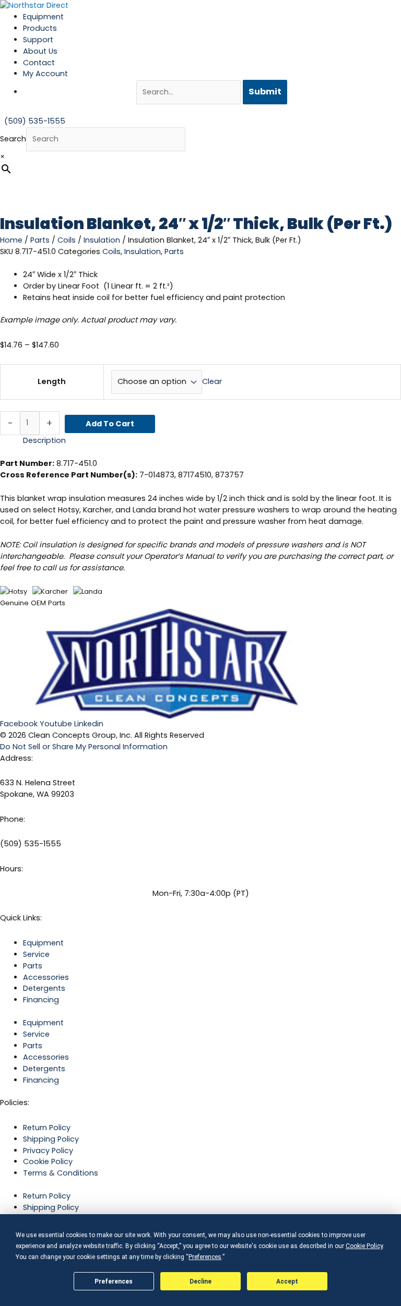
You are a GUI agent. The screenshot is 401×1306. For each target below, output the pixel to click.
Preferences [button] (204, 1257)
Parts (40, 240)
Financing (41, 1000)
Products (40, 28)
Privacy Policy (48, 1150)
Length (52, 381)
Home (11, 240)
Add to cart (110, 423)
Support (38, 39)
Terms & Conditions (60, 1173)
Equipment (43, 16)
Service (36, 954)
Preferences (114, 1281)
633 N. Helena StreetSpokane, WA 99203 (37, 788)
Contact (39, 62)
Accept (287, 1281)
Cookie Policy (48, 1161)
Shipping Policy (51, 1139)
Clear (212, 381)
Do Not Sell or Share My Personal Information (84, 746)
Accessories (46, 977)
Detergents (44, 988)
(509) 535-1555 (30, 843)
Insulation (102, 240)
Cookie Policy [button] (364, 1246)
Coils (66, 240)
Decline (200, 1281)
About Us (40, 51)
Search (13, 139)
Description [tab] (44, 440)
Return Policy (46, 1127)
